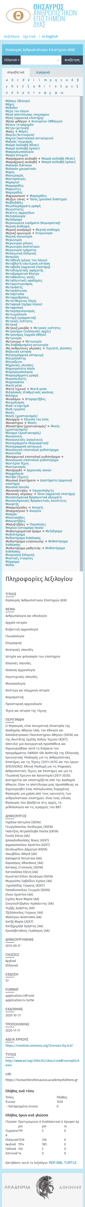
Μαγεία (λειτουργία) (19, 135)
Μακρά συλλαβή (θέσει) (22, 145)
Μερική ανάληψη (17, 226)
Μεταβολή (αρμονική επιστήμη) (27, 267)
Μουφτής (12, 504)
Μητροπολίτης (15, 358)
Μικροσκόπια (14, 382)
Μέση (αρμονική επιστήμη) (24, 118)
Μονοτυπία (13, 453)
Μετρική (11, 325)
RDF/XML (56, 1162)
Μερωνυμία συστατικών (22, 247)
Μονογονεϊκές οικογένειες (24, 440)
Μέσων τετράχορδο (19, 125)
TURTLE (70, 1162)
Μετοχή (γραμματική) (20, 318)
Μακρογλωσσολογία (19, 152)
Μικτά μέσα (13, 386)
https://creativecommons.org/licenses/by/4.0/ (39, 1046)
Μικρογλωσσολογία (19, 372)
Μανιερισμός (14, 175)
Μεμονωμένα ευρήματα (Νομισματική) (32, 223)
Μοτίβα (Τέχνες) (16, 477)
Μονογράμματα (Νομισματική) (27, 443)
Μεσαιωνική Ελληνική (20, 253)
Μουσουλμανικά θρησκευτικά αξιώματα (33, 497)
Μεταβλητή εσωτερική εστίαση (27, 264)
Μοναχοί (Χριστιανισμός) (23, 433)
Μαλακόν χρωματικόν (20, 169)
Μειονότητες (14, 209)
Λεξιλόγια (11, 36)
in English (50, 36)
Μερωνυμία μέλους (19, 243)
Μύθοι (9, 565)
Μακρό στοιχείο (16, 155)
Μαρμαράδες (14, 186)
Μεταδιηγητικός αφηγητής (24, 270)
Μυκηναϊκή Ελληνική (19, 555)
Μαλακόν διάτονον (18, 165)
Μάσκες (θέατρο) (17, 101)
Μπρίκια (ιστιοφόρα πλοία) (24, 528)
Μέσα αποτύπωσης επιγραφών (27, 115)
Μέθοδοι (11, 108)
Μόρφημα (12, 562)
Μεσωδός (12, 257)
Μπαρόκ (11, 514)
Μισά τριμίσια (15, 409)
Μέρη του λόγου (17, 111)
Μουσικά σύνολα (17, 487)
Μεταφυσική (14, 308)
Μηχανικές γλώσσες (19, 365)
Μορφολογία (14, 474)
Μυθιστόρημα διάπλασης (23, 538)
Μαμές (10, 172)
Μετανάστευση (16, 291)
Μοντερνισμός (15, 467)
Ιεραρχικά (43, 72)
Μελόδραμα (13, 220)
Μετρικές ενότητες (19, 321)
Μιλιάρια (11, 396)
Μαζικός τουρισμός (19, 142)
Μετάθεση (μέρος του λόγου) (26, 260)
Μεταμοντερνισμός (19, 284)
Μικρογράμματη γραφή (21, 375)
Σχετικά (29, 36)
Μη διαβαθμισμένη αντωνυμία (26, 345)
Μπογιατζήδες (15, 521)
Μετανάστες (14, 287)
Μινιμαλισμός (14, 402)
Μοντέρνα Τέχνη (17, 463)
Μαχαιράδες (14, 192)
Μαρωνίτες (13, 189)
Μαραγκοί (12, 182)
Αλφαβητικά (15, 72)
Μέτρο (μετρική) (17, 128)
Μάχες (10, 104)
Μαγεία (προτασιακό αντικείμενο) (29, 138)
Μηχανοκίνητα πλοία (20, 369)
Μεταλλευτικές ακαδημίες (23, 280)
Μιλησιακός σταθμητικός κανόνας (29, 392)
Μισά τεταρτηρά (17, 406)
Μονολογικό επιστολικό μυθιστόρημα (31, 450)
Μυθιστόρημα (15, 535)
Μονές (10, 413)
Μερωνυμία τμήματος (20, 250)
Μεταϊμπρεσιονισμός (20, 311)
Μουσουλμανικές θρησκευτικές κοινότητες (36, 501)
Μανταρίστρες (15, 179)
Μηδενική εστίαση (18, 352)
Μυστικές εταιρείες (19, 558)
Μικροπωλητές (16, 379)
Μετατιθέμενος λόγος (20, 301)
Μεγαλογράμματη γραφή (23, 206)
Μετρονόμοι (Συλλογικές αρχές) (28, 331)
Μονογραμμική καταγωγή (23, 446)
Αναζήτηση (72, 60)
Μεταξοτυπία (14, 294)
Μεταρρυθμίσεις (17, 297)
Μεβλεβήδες (14, 203)
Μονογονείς (13, 436)
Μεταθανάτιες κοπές (20, 277)
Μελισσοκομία (15, 216)
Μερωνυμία (13, 240)
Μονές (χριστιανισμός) (21, 416)
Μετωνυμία (13, 338)
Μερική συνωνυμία (18, 236)
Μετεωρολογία (16, 314)
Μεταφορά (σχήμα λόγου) (23, 304)
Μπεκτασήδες (15, 518)
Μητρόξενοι (13, 362)
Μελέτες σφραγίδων (19, 213)
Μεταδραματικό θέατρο (22, 274)
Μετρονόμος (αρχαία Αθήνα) (25, 335)
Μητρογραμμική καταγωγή (24, 355)
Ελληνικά (11, 60)
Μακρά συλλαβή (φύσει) (22, 148)
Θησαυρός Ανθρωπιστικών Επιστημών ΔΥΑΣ (40, 50)
